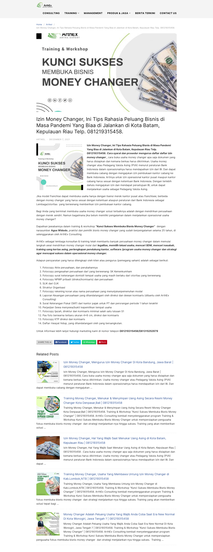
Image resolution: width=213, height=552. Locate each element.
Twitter (76, 342)
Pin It (103, 342)
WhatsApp (90, 342)
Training (70, 13)
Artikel (49, 24)
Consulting (51, 13)
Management (93, 13)
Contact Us (168, 13)
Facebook (62, 342)
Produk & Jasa (117, 13)
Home (39, 24)
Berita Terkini (145, 13)
